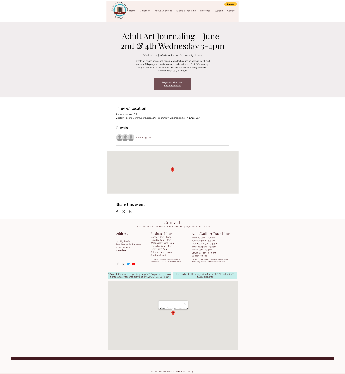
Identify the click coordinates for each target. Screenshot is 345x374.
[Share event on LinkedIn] (130, 211)
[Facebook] (117, 264)
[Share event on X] (123, 211)
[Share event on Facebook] (117, 211)
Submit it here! (205, 276)
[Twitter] (128, 264)
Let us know (162, 276)
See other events (172, 85)
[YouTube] (133, 264)
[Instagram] (123, 264)
